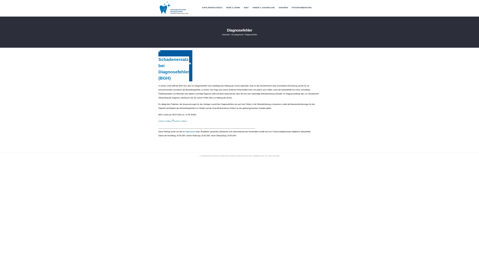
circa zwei (248, 156)
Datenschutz (225, 156)
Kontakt (233, 156)
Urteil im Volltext (165, 121)
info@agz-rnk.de (258, 156)
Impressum (216, 156)
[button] (316, 7)
